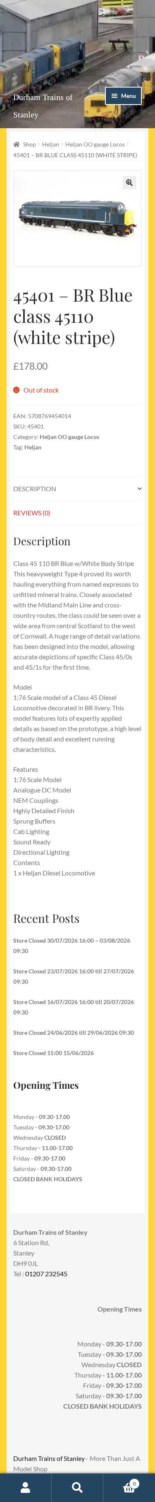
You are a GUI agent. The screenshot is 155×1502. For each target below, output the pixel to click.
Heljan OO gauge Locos (95, 144)
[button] (129, 182)
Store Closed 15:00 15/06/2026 (53, 1052)
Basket (119, 1481)
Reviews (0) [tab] (31, 513)
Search (77, 1488)
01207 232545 (46, 1274)
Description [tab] (34, 489)
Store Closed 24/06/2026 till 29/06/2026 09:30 (73, 1032)
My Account (26, 1488)
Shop (29, 144)
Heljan (50, 144)
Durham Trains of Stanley (49, 1458)
